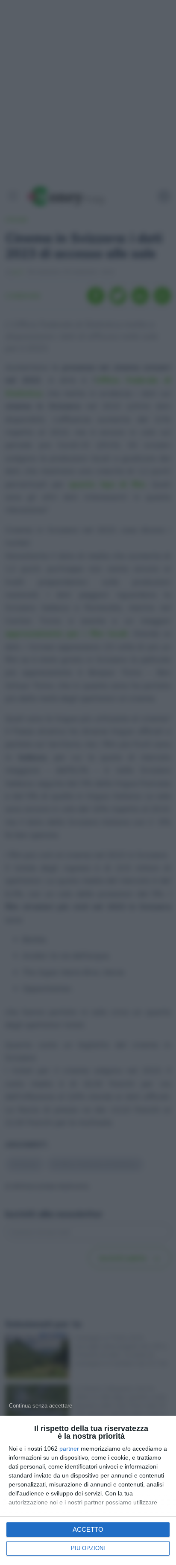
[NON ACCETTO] (41, 1405)
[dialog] (88, 1490)
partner (69, 1449)
